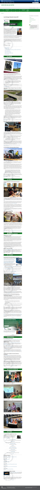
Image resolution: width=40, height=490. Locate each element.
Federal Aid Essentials (13, 449)
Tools (30, 22)
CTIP (19, 10)
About (3, 10)
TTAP (15, 10)
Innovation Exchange (13, 451)
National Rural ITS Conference (6, 461)
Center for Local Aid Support (13, 439)
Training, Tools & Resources (27, 10)
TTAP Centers (13, 441)
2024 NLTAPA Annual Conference (7, 459)
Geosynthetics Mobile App (23, 10)
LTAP (11, 10)
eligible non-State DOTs (6, 344)
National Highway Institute (12, 443)
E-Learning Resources (31, 18)
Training (30, 17)
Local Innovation (7, 47)
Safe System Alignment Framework (9, 266)
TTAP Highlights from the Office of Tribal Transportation (13, 49)
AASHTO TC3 (13, 445)
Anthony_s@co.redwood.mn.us (6, 145)
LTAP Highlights (7, 48)
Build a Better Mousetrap (7, 10)
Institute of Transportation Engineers (12, 447)
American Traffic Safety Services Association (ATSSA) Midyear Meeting (10, 466)
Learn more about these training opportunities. (12, 271)
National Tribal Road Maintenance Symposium (10, 249)
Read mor (10, 351)
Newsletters (2, 13)
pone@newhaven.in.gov (6, 86)
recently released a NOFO (7, 355)
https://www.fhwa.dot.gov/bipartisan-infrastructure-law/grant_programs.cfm (12, 339)
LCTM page (6, 349)
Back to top (13, 253)
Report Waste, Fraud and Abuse (12, 487)
